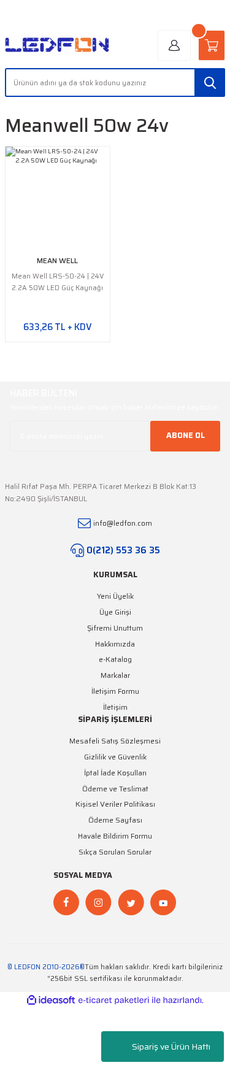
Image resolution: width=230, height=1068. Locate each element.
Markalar (115, 675)
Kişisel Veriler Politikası (115, 804)
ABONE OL (185, 435)
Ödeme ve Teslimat (115, 788)
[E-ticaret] (114, 1000)
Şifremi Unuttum (115, 628)
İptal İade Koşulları (115, 772)
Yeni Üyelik (115, 596)
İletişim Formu (115, 691)
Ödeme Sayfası (115, 820)
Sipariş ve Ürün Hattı (171, 1046)
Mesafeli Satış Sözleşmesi (115, 741)
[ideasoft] (50, 1000)
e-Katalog (115, 659)
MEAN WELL (57, 260)
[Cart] (211, 45)
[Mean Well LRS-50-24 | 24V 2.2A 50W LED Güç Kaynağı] (58, 199)
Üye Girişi (115, 612)
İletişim (115, 707)
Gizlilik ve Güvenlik (115, 757)
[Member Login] (174, 45)
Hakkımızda (115, 644)
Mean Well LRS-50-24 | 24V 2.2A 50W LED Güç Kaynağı (58, 282)
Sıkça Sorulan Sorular (115, 852)
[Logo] (57, 45)
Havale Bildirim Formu (115, 836)
